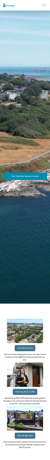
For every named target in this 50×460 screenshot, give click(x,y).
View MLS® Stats (25, 436)
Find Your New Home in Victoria (25, 176)
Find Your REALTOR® (25, 392)
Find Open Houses (25, 348)
